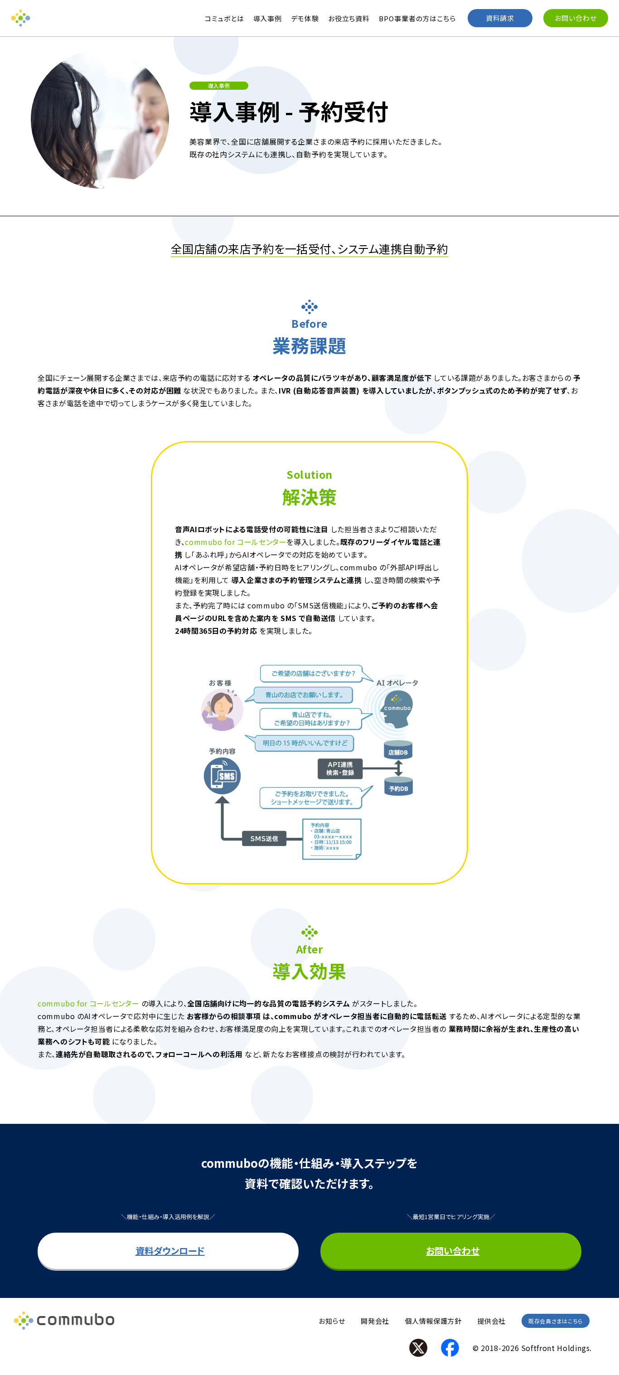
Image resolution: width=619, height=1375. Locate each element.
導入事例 (267, 18)
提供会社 (492, 1321)
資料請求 (500, 18)
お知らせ (332, 1321)
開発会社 (375, 1321)
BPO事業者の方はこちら (417, 18)
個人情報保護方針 (433, 1321)
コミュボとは (224, 18)
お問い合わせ (575, 18)
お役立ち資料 (349, 18)
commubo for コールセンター (235, 541)
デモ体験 (305, 18)
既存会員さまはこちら (555, 1321)
